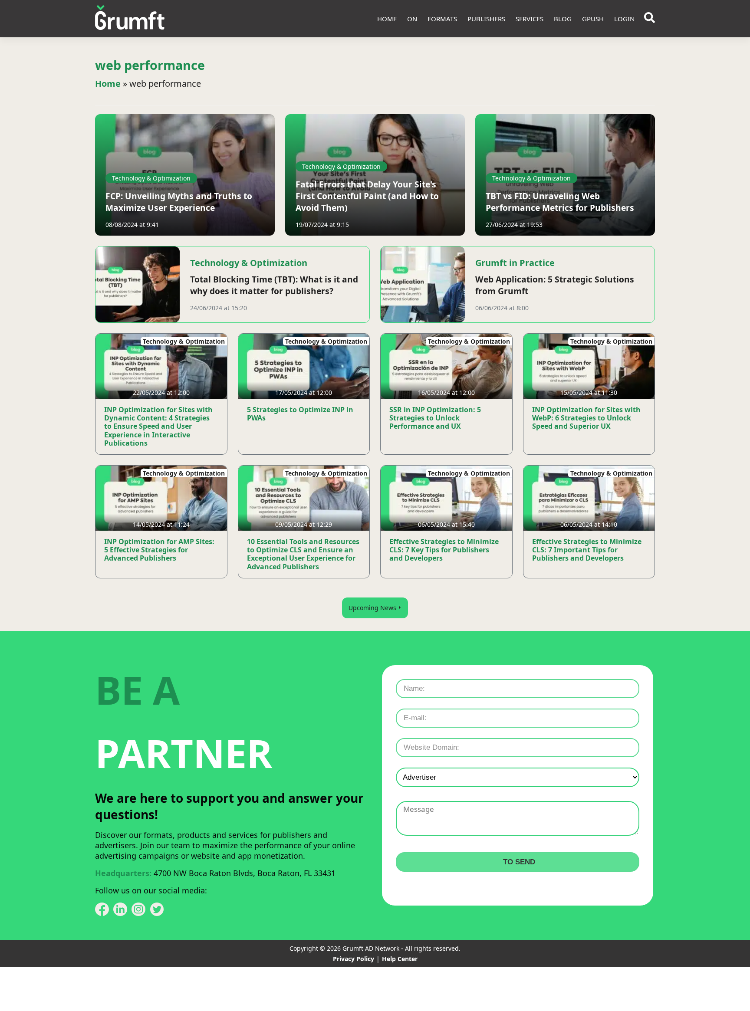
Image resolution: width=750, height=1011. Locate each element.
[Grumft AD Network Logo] (129, 18)
